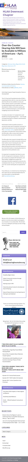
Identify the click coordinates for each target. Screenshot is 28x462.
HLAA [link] (20, 64)
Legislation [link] (10, 42)
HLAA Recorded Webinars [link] (9, 396)
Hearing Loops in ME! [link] (8, 283)
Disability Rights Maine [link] (9, 275)
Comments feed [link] (6, 445)
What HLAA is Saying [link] (9, 346)
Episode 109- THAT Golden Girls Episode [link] (13, 378)
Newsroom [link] (10, 66)
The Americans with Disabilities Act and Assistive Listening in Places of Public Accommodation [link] (12, 359)
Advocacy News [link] (12, 64)
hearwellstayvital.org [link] (9, 176)
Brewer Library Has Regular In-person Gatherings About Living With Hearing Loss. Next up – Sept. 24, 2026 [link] (13, 416)
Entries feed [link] (5, 443)
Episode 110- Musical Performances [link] (11, 375)
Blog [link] (17, 64)
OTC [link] (15, 66)
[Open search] (24, 37)
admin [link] (11, 58)
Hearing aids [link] (4, 42)
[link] (2, 5)
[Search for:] (14, 232)
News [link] (5, 66)
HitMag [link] (16, 460)
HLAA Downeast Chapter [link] (13, 13)
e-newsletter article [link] (9, 129)
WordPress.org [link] (6, 448)
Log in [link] (4, 440)
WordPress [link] (9, 460)
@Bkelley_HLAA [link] (18, 87)
